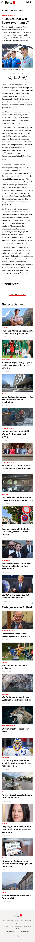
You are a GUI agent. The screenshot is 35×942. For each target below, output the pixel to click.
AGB (17, 928)
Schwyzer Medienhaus (22, 931)
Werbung (10, 921)
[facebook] (20, 79)
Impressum (18, 926)
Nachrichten (13, 10)
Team (11, 926)
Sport (21, 10)
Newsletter (28, 921)
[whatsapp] (15, 79)
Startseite (5, 10)
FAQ (17, 923)
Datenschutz (27, 926)
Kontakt (6, 926)
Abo (4, 921)
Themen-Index (10, 931)
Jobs (22, 921)
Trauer (16, 921)
